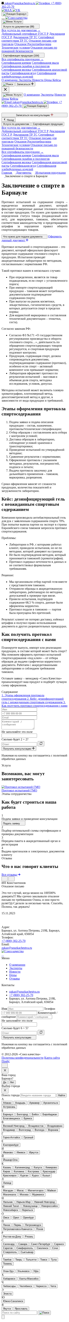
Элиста (7, 1293)
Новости (60, 94)
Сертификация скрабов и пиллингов (26, 66)
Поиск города (11, 1095)
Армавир (34, 1102)
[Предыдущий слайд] (5, 878)
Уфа (35, 1271)
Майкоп (51, 1190)
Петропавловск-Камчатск (17, 1229)
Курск (35, 1175)
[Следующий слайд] (11, 878)
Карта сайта (52, 1057)
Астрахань (9, 1106)
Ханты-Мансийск (29, 1278)
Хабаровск (9, 1278)
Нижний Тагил (11, 1206)
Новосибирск (10, 1210)
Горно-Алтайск (11, 1137)
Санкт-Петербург (40, 1244)
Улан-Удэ (8, 1271)
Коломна (19, 1171)
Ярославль (21, 1308)
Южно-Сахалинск (13, 1301)
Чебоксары (9, 1286)
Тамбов (7, 1259)
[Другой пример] (41, 743)
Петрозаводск (33, 1225)
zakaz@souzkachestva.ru (17, 947)
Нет (12, 1082)
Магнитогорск (36, 1190)
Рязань (29, 1236)
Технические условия (16, 47)
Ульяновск (23, 1271)
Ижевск (21, 1152)
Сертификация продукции (48, 124)
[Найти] (44, 1313)
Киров (6, 1171)
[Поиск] (8, 84)
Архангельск (50, 1102)
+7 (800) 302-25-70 (13, 941)
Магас (20, 1190)
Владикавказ (54, 1125)
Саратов (8, 1248)
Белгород (22, 1114)
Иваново (8, 1152)
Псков (39, 1229)
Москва (24, 1194)
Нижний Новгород (44, 1202)
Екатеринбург (11, 1144)
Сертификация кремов (16, 62)
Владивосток (36, 1125)
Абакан (7, 1102)
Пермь (17, 1225)
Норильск (27, 1210)
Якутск (7, 1308)
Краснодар (49, 1171)
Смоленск (42, 1248)
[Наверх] (5, 1065)
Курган (24, 1175)
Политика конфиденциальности (23, 1057)
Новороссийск (49, 1206)
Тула (54, 1259)
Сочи (55, 1248)
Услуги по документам (16, 124)
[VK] (16, 10)
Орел (16, 1217)
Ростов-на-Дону (12, 1236)
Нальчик (8, 1202)
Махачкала (9, 1194)
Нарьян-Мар (23, 1202)
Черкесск (41, 1286)
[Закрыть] (3, 1317)
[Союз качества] (13, 951)
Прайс (6, 1061)
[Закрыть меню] (5, 89)
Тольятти (31, 1259)
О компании (32, 94)
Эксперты (47, 94)
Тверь (18, 1259)
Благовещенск (11, 1118)
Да (4, 1082)
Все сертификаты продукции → (23, 59)
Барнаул (8, 1114)
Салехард (9, 1244)
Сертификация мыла (45, 62)
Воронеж (53, 1130)
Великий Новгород (14, 1125)
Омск (6, 1217)
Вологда (39, 1130)
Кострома (33, 1171)
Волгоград (25, 1130)
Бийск (35, 1114)
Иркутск (33, 1152)
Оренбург (28, 1217)
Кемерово (51, 1167)
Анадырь (20, 1102)
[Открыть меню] (3, 18)
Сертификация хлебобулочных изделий (29, 74)
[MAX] (7, 10)
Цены (5, 98)
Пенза (6, 1225)
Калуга (38, 1167)
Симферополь (24, 1248)
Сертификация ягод (23, 73)
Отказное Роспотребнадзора (32, 44)
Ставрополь (10, 1252)
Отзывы (14, 978)
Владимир (9, 1130)
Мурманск (38, 1194)
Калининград (22, 1167)
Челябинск (26, 1286)
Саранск (59, 1244)
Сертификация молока (16, 69)
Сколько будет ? (15, 739)
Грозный (28, 1137)
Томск (43, 1259)
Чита (53, 1286)
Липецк (7, 1183)
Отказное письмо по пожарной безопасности (29, 49)
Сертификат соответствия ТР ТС (28, 39)
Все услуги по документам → (21, 30)
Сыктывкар (27, 1252)
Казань (7, 1167)
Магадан (8, 1190)
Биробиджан (50, 1114)
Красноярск (9, 1175)
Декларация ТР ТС (25, 37)
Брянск (28, 1118)
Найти (61, 1095)
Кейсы (14, 98)
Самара (22, 1244)
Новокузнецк (30, 1206)
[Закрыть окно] (5, 1070)
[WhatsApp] (2, 954)
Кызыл (46, 1175)
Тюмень (7, 1263)
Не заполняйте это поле (17, 731)
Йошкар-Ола (10, 1159)
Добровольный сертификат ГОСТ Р (25, 33)
